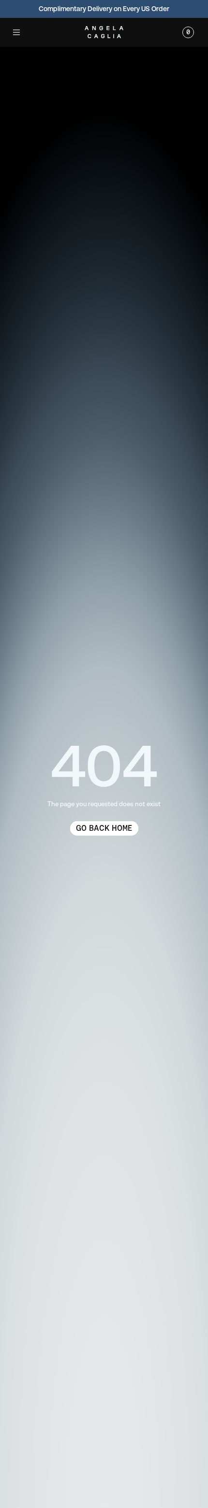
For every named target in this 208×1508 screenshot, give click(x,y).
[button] (16, 32)
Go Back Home (104, 828)
